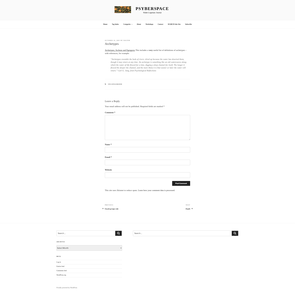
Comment (110, 112)
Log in (58, 262)
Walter (126, 40)
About (139, 24)
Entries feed (60, 266)
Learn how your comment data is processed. (156, 190)
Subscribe (188, 24)
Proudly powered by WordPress (66, 288)
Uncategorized (115, 84)
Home (105, 24)
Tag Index (115, 24)
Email (108, 157)
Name (108, 144)
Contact (160, 24)
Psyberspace (152, 8)
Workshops (149, 24)
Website (108, 170)
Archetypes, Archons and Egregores (120, 50)
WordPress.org (61, 275)
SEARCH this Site (174, 24)
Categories (127, 24)
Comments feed (61, 270)
